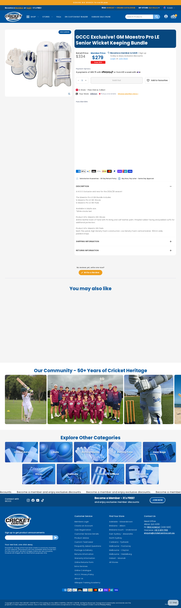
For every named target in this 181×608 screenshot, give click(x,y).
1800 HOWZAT (153, 527)
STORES (45, 16)
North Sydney (115, 538)
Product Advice (81, 538)
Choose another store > (128, 94)
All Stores (113, 562)
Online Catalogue (82, 570)
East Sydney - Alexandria (121, 534)
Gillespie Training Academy (87, 582)
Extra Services (81, 566)
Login (113, 58)
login (28, 8)
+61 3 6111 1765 (161, 530)
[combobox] (139, 17)
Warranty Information (84, 558)
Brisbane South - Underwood (123, 529)
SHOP (33, 16)
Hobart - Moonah (117, 558)
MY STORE (148, 8)
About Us (78, 578)
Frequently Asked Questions (87, 546)
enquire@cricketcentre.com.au (159, 533)
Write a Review (92, 273)
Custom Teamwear (83, 542)
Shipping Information (87, 241)
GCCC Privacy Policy (84, 574)
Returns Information (87, 250)
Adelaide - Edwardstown (121, 521)
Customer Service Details (86, 534)
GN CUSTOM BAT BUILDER (76, 16)
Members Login (81, 521)
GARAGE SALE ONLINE (100, 16)
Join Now (123, 58)
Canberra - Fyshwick (119, 542)
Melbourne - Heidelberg (120, 554)
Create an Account (83, 525)
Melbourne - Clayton (119, 550)
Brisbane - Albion (117, 525)
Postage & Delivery (83, 550)
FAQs (58, 16)
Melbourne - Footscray (120, 546)
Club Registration (82, 529)
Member (19, 8)
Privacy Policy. (105, 605)
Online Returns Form (84, 562)
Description (82, 186)
